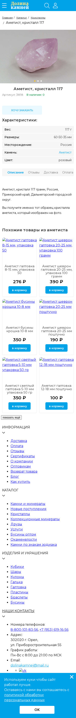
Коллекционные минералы (35, 519)
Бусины (17, 602)
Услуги (17, 529)
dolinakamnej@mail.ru (30, 665)
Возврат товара (24, 471)
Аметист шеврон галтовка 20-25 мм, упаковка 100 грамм (56, 271)
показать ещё (11, 417)
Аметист (65, 152)
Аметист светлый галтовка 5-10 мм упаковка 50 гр (19, 389)
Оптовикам (21, 466)
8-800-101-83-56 (24, 630)
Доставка (19, 441)
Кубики (17, 567)
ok (37, 710)
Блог (15, 477)
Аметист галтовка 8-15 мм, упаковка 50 (19, 269)
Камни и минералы (28, 504)
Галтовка (18, 587)
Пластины (19, 592)
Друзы (16, 524)
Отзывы (17, 451)
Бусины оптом (23, 534)
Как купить (20, 482)
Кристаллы (20, 514)
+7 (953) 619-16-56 (53, 630)
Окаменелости (24, 539)
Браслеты (19, 597)
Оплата (17, 446)
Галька (17, 582)
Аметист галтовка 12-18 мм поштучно (56, 387)
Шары (16, 572)
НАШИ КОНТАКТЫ (18, 611)
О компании (22, 461)
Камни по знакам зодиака (34, 545)
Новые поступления (28, 509)
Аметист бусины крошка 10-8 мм (19, 329)
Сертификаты (23, 456)
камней (20, 5)
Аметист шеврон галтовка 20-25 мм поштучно (56, 331)
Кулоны (17, 577)
